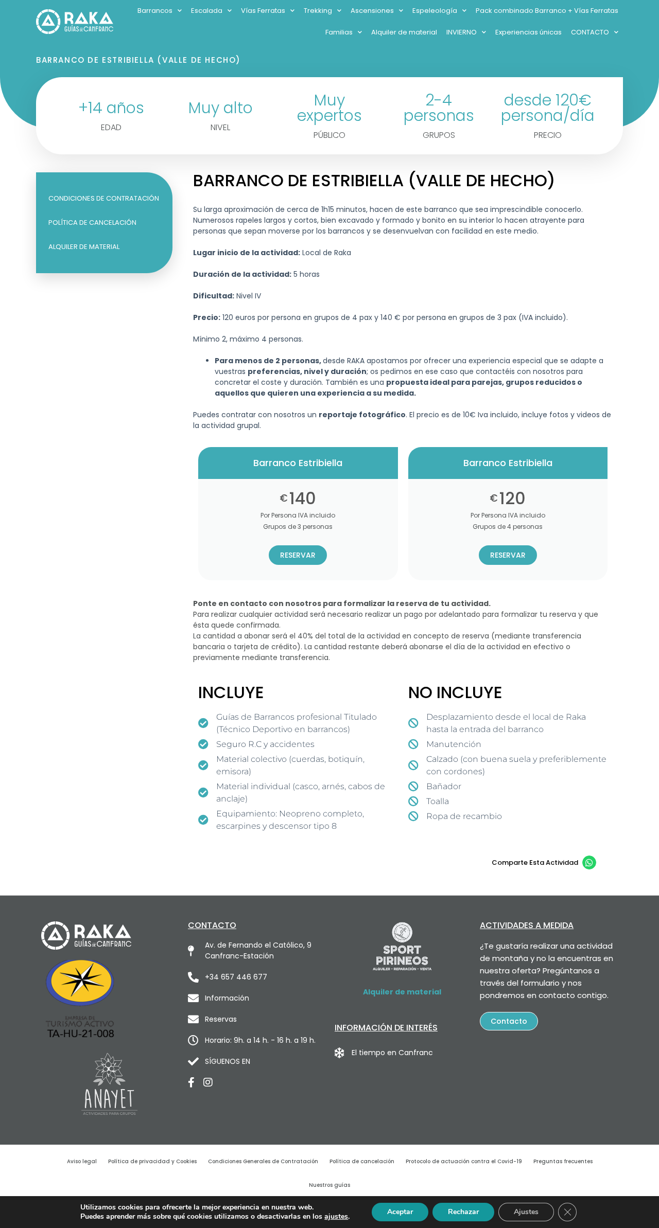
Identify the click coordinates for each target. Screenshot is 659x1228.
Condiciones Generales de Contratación (263, 1161)
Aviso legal (82, 1161)
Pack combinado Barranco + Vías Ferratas (547, 10)
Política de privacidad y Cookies (152, 1161)
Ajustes (526, 1212)
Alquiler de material (404, 32)
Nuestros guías (329, 1185)
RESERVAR (298, 555)
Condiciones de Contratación (103, 198)
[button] (589, 862)
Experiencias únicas (528, 32)
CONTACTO (590, 32)
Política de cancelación (92, 222)
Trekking (318, 10)
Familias (339, 32)
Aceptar (400, 1212)
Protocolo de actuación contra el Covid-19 (464, 1161)
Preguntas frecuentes (563, 1161)
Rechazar (463, 1212)
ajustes (336, 1216)
